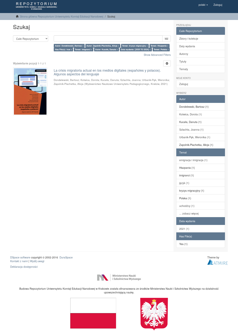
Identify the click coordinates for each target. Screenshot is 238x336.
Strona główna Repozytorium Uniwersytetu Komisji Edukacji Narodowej (61, 16)
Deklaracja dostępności (24, 266)
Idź (166, 38)
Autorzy (183, 54)
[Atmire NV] (217, 261)
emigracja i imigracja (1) (193, 160)
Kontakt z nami (19, 261)
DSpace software (20, 257)
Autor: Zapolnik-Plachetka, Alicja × (102, 45)
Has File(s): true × (63, 49)
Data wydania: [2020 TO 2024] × (136, 49)
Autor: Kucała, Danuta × (106, 49)
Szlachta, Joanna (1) (191, 129)
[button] (203, 4)
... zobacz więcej (189, 213)
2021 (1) (184, 229)
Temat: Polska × (161, 49)
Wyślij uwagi (37, 261)
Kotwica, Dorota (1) (190, 114)
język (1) (184, 183)
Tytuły (182, 61)
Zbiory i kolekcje (188, 38)
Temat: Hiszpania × (159, 45)
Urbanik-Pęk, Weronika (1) (194, 137)
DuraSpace (66, 257)
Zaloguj (183, 84)
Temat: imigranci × (83, 49)
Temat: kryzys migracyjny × (135, 45)
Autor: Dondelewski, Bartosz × (69, 45)
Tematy (183, 69)
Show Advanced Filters (157, 55)
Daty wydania (187, 46)
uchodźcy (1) (186, 206)
